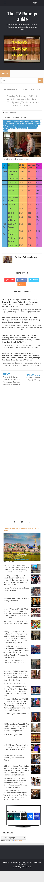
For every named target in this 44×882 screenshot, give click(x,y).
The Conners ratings (26, 126)
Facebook (22, 279)
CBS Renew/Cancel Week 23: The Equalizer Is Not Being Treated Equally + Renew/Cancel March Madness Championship (16, 727)
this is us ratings (20, 128)
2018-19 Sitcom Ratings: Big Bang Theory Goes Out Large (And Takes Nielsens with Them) (16, 747)
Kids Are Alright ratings (21, 122)
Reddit (11, 279)
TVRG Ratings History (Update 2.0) (16, 713)
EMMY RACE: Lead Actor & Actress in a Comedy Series (14, 661)
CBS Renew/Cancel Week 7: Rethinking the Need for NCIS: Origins (15, 757)
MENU (35, 3)
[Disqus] (22, 423)
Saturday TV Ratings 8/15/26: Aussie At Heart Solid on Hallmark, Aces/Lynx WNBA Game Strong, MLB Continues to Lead (16, 568)
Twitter (34, 279)
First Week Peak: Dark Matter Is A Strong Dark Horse (16, 599)
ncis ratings (35, 122)
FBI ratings (7, 122)
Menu (6, 73)
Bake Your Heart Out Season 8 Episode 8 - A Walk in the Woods (16, 622)
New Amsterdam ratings (24, 124)
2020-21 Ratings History (13, 734)
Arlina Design (26, 867)
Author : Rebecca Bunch (26, 257)
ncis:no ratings (9, 124)
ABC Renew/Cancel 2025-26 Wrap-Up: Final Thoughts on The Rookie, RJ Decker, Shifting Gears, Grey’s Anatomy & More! (21, 319)
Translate (18, 841)
